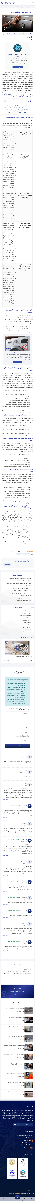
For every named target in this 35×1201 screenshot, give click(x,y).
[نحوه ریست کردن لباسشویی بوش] (17, 343)
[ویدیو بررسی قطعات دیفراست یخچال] (28, 1029)
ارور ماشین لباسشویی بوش (17, 352)
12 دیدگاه (28, 39)
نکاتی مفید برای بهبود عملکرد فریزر (23, 657)
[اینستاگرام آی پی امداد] (19, 1124)
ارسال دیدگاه (17, 67)
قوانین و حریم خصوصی (29, 1190)
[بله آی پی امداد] (31, 1124)
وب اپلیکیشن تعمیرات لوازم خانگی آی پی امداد (17, 95)
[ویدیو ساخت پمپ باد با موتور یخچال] (28, 1075)
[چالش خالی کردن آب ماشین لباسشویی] (28, 1085)
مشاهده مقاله (17, 362)
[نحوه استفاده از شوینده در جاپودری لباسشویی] (28, 1047)
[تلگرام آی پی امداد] (27, 1124)
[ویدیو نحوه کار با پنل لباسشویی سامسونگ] (28, 1094)
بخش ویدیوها (27, 7)
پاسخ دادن (5, 765)
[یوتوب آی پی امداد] (15, 1124)
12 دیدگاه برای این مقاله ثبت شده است (17, 672)
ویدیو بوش (27, 554)
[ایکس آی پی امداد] (23, 1124)
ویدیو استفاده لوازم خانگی (14, 34)
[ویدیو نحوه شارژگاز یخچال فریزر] (28, 1066)
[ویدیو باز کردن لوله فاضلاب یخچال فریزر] (28, 1010)
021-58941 (27, 1140)
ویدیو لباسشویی (20, 554)
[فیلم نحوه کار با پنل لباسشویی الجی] (28, 1020)
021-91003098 (26, 1142)
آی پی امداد (15, 1193)
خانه (33, 7)
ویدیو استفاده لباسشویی (24, 34)
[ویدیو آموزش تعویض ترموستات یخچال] (28, 1038)
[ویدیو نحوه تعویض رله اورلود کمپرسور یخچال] (28, 1057)
